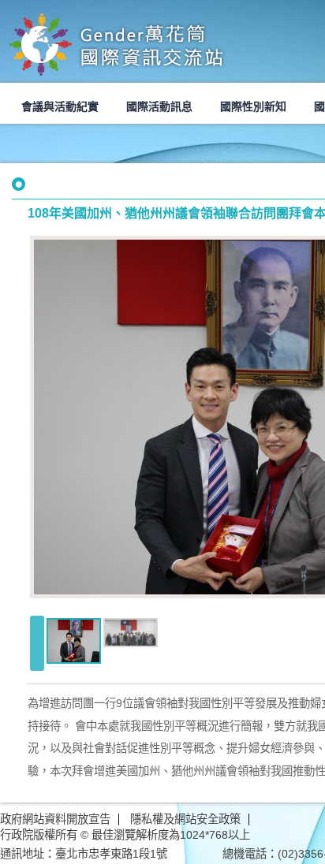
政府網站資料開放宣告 (55, 819)
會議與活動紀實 (60, 106)
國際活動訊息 (159, 106)
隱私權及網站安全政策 (185, 819)
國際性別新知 (253, 106)
